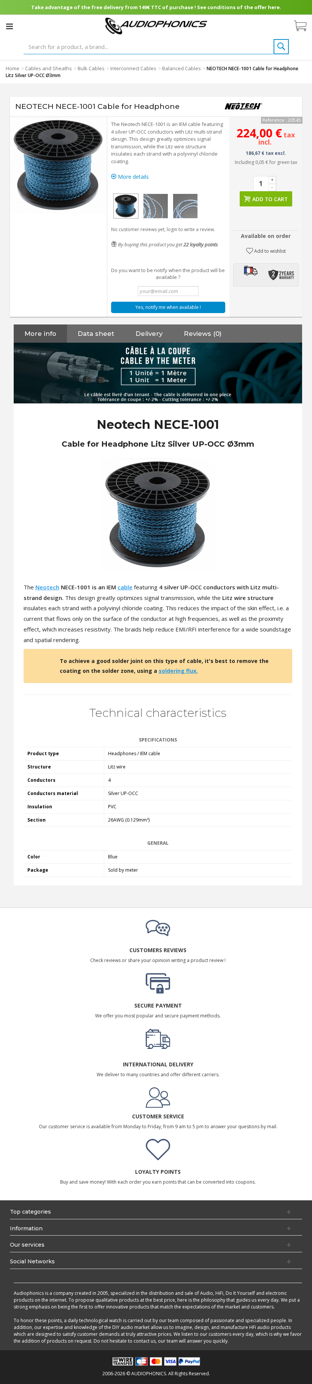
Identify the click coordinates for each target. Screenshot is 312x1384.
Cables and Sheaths (48, 68)
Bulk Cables (91, 68)
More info (40, 333)
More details (132, 176)
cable (125, 587)
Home (12, 68)
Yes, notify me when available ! (168, 307)
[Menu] (10, 26)
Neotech (47, 587)
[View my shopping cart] (304, 26)
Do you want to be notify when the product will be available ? (168, 273)
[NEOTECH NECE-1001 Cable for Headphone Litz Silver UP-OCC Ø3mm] (125, 206)
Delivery (148, 333)
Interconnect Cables (133, 68)
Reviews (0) (202, 333)
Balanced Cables (181, 68)
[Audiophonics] (156, 25)
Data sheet (96, 333)
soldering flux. (178, 670)
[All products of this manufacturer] (243, 106)
